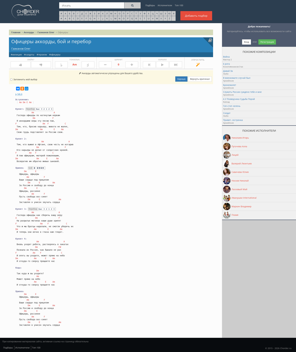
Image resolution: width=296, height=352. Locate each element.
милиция (17, 54)
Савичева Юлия (240, 172)
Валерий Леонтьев (242, 163)
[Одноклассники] (22, 88)
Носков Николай (240, 180)
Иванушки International (244, 197)
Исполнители (165, 5)
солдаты (29, 54)
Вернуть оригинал (200, 78)
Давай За (228, 70)
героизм (42, 54)
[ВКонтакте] (18, 88)
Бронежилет (229, 84)
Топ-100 (179, 5)
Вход (246, 41)
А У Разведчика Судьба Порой (239, 99)
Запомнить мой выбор (25, 79)
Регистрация (267, 41)
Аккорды (29, 32)
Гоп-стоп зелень (231, 105)
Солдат (226, 113)
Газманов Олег (45, 32)
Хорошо (181, 78)
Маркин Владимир (241, 206)
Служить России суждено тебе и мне (242, 91)
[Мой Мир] (26, 88)
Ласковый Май (239, 189)
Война (226, 56)
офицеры (55, 54)
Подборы (150, 5)
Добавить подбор (196, 15)
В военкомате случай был (236, 77)
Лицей (235, 154)
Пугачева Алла (239, 146)
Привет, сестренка (233, 120)
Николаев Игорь (240, 137)
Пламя (235, 214)
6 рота (226, 63)
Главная (15, 32)
